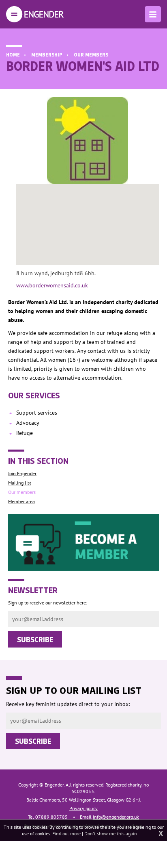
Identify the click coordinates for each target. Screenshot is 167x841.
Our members (91, 54)
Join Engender (22, 473)
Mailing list (19, 483)
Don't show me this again (110, 833)
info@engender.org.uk (116, 817)
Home (13, 54)
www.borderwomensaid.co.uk (52, 285)
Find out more (66, 833)
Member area (21, 501)
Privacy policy (83, 808)
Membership (46, 54)
